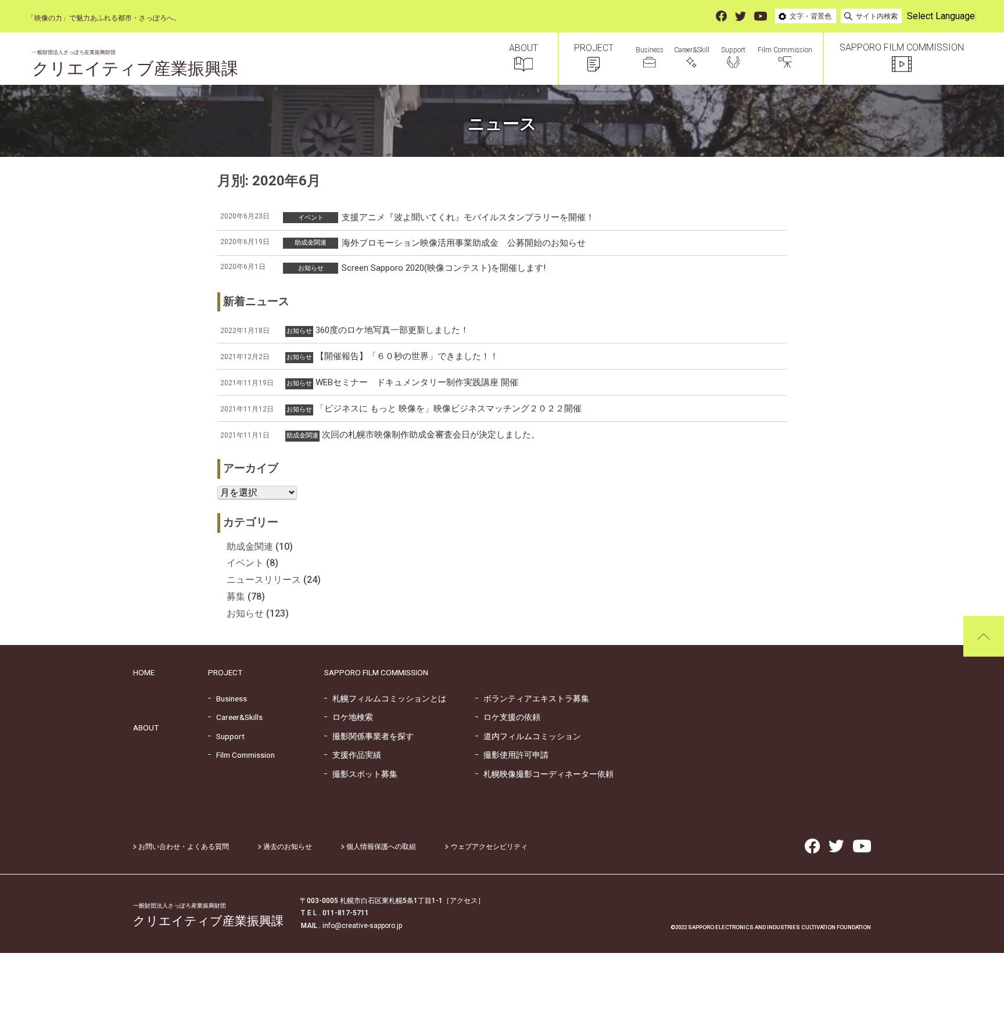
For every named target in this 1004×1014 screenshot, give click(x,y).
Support (226, 736)
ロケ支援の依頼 (507, 717)
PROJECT (225, 672)
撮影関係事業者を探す (369, 736)
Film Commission (241, 754)
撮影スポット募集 (360, 774)
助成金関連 (250, 546)
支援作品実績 (352, 754)
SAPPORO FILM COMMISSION (376, 672)
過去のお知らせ (286, 847)
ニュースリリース (264, 579)
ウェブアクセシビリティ (488, 847)
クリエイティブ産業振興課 (135, 63)
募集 (236, 596)
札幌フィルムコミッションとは (385, 698)
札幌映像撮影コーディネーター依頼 (544, 774)
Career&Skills (235, 717)
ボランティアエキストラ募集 (532, 698)
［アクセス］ (464, 901)
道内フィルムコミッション (528, 736)
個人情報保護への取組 (380, 847)
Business (227, 698)
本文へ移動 (14, 18)
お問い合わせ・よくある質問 (183, 847)
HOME (144, 672)
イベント (245, 562)
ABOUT (146, 727)
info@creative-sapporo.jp (362, 926)
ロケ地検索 (348, 717)
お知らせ (245, 613)
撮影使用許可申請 (511, 754)
